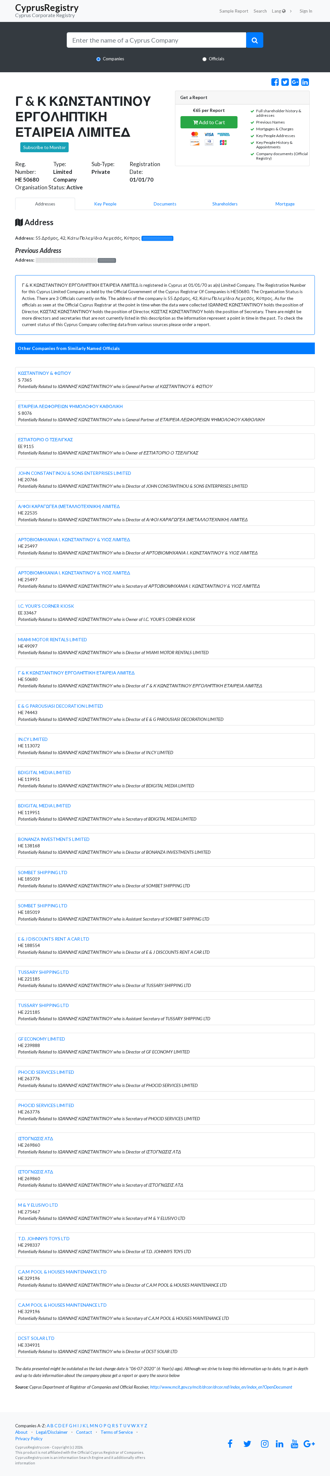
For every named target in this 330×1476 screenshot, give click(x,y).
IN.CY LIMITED (33, 739)
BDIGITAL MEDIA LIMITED (44, 772)
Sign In (306, 11)
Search (260, 11)
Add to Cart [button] (211, 122)
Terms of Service (117, 1432)
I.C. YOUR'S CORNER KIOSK (46, 606)
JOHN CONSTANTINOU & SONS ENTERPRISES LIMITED (74, 473)
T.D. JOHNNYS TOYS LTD (44, 1238)
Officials (216, 58)
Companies (113, 58)
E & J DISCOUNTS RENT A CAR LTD (53, 939)
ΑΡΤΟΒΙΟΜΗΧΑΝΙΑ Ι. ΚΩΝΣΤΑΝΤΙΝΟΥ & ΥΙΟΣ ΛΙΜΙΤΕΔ (74, 539)
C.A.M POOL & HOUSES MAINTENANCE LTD (62, 1271)
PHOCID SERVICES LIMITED (46, 1072)
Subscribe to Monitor (44, 147)
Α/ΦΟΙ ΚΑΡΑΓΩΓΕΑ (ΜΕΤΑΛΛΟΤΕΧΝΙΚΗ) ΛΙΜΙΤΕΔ (69, 506)
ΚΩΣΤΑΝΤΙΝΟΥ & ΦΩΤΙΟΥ (44, 373)
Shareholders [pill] (225, 203)
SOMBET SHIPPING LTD (42, 872)
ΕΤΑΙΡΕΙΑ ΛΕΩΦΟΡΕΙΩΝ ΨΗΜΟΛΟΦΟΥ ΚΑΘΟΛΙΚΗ (70, 406)
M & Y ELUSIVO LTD (38, 1205)
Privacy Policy (29, 1438)
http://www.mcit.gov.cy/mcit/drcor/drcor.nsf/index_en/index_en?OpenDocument (221, 1387)
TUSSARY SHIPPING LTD (43, 972)
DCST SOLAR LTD (36, 1338)
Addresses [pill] (45, 203)
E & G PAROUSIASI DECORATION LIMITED (60, 706)
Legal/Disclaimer (52, 1432)
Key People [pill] (105, 203)
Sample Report (233, 11)
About (21, 1432)
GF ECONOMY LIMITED (41, 1039)
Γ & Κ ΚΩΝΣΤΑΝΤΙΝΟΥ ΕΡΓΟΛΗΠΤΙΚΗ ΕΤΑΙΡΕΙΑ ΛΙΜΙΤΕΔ (76, 672)
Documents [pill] (165, 203)
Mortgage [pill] (285, 203)
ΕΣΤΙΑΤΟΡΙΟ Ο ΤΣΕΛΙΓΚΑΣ (45, 439)
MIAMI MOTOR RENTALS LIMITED (52, 639)
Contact (84, 1432)
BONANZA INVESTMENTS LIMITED (54, 839)
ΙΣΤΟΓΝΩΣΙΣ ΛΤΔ (35, 1138)
